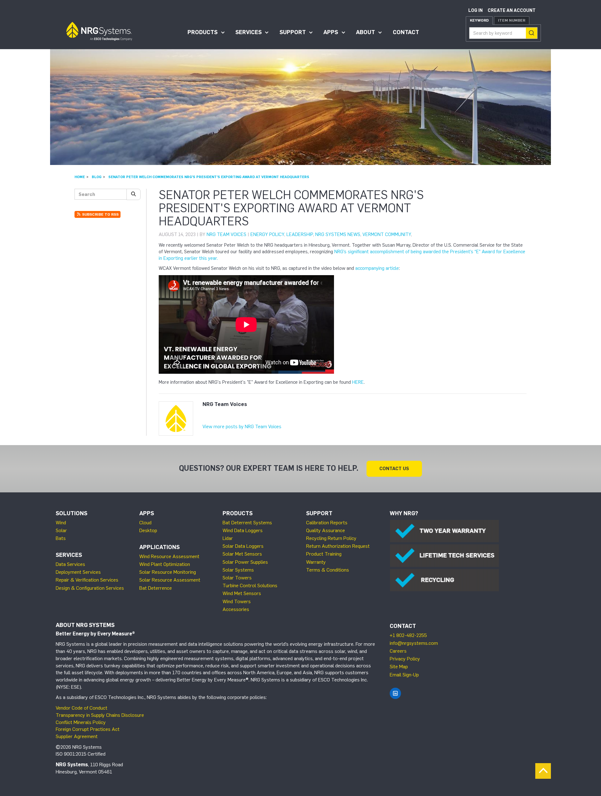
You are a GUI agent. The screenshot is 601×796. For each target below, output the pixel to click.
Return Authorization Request (338, 546)
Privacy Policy (405, 659)
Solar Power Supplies (245, 562)
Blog (96, 177)
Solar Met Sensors (242, 554)
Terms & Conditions (327, 570)
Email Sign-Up (404, 675)
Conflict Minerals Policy (81, 722)
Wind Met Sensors (242, 593)
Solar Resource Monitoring (167, 572)
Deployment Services (78, 572)
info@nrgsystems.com (414, 643)
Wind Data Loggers (243, 530)
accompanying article (377, 268)
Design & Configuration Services (90, 588)
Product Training (324, 554)
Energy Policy (267, 234)
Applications (159, 547)
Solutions (71, 513)
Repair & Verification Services (87, 580)
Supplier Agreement (77, 736)
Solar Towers (237, 578)
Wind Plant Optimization (164, 564)
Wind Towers (237, 601)
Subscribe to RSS (100, 214)
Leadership (299, 234)
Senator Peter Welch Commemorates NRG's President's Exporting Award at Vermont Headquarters (208, 177)
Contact (406, 32)
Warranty (316, 562)
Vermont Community (386, 234)
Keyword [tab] (479, 20)
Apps (330, 32)
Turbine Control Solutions (250, 585)
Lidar (228, 538)
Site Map (399, 667)
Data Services (70, 564)
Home (79, 177)
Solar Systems (238, 570)
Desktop (148, 530)
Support (293, 32)
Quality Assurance (325, 530)
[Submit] (531, 33)
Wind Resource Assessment (169, 556)
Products (202, 32)
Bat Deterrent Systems (247, 523)
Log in (475, 10)
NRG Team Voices (226, 234)
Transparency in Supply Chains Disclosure (100, 715)
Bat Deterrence (155, 588)
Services (248, 32)
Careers (398, 651)
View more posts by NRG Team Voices (242, 426)
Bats (61, 538)
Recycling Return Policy (331, 538)
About (365, 32)
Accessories (236, 609)
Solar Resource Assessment (169, 580)
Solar (61, 530)
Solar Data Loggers (243, 546)
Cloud (145, 523)
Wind (61, 523)
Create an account (512, 10)
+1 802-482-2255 (408, 635)
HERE (358, 382)
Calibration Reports (326, 523)
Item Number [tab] (511, 20)
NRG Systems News (337, 234)
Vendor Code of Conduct (81, 708)
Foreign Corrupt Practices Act (88, 729)
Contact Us (394, 468)
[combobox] (503, 33)
